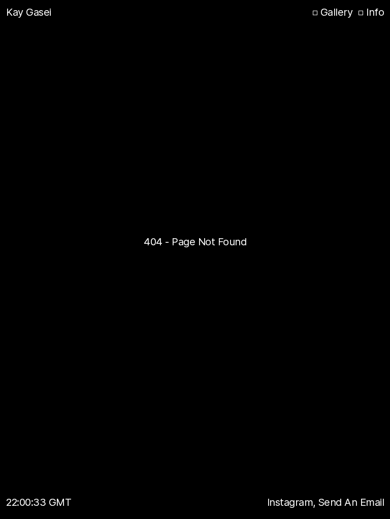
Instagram (291, 502)
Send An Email (351, 502)
